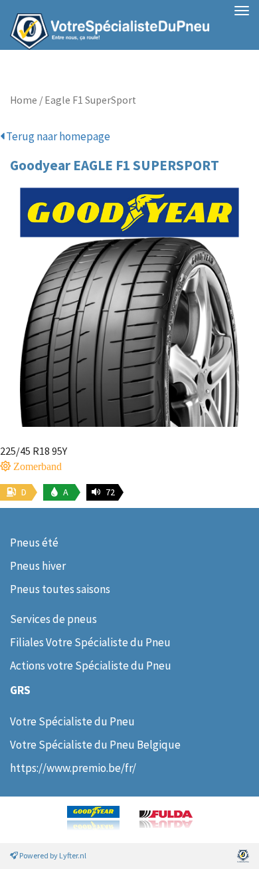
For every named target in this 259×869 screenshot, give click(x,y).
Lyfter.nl (72, 855)
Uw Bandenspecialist (104, 25)
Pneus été (34, 542)
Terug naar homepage (57, 136)
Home (23, 100)
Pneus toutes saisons (60, 589)
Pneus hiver (38, 566)
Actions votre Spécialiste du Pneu (90, 665)
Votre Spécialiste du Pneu (72, 721)
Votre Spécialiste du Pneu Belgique (95, 744)
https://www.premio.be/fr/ (73, 768)
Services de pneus (53, 619)
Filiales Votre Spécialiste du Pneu (90, 642)
